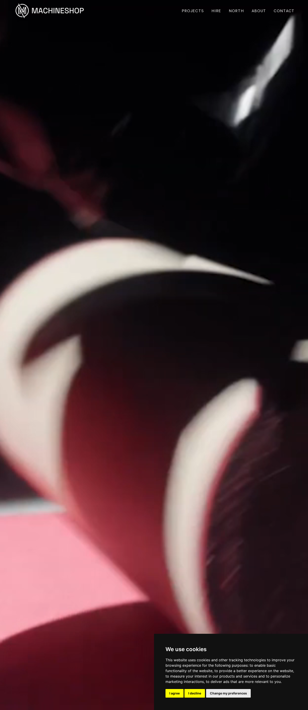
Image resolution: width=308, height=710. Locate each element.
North (236, 10)
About (259, 10)
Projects (193, 10)
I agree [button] (174, 693)
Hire (216, 10)
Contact (284, 10)
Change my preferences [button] (228, 693)
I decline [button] (194, 693)
